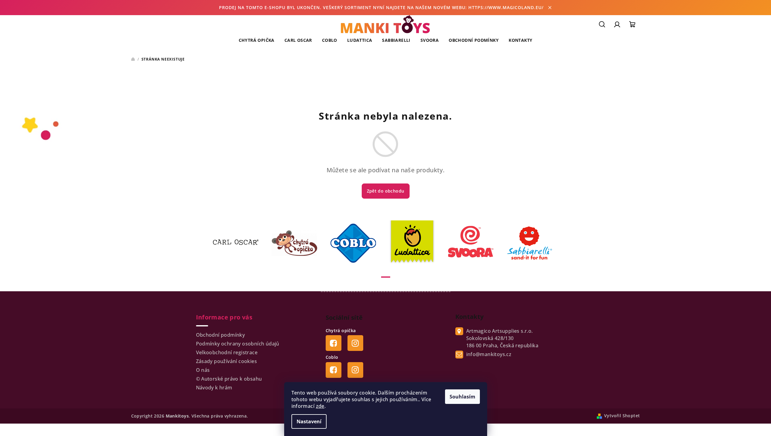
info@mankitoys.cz (489, 354)
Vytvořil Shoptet (622, 415)
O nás (203, 370)
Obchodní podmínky (220, 335)
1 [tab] (385, 277)
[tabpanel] (239, 243)
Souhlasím (462, 396)
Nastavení (309, 421)
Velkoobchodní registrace (227, 352)
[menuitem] (256, 40)
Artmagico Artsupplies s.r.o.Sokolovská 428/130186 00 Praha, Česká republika (502, 338)
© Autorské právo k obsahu (229, 378)
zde (320, 406)
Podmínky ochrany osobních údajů (237, 343)
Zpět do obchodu (385, 191)
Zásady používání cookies (226, 361)
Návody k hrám (214, 387)
